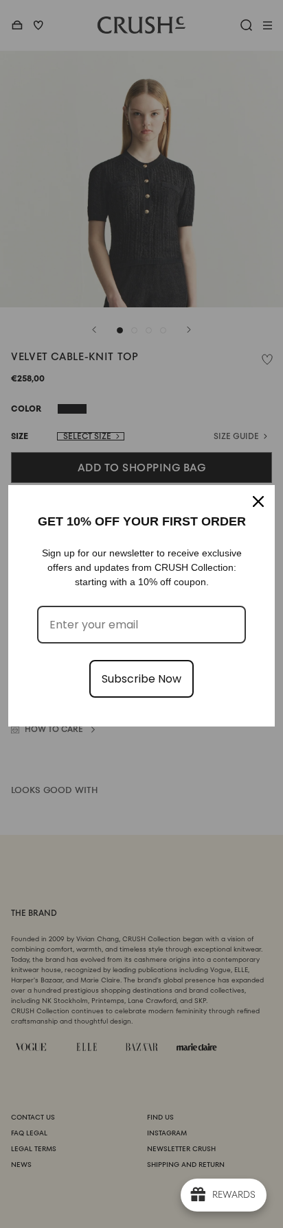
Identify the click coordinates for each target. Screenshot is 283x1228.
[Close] (258, 501)
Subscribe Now (141, 679)
